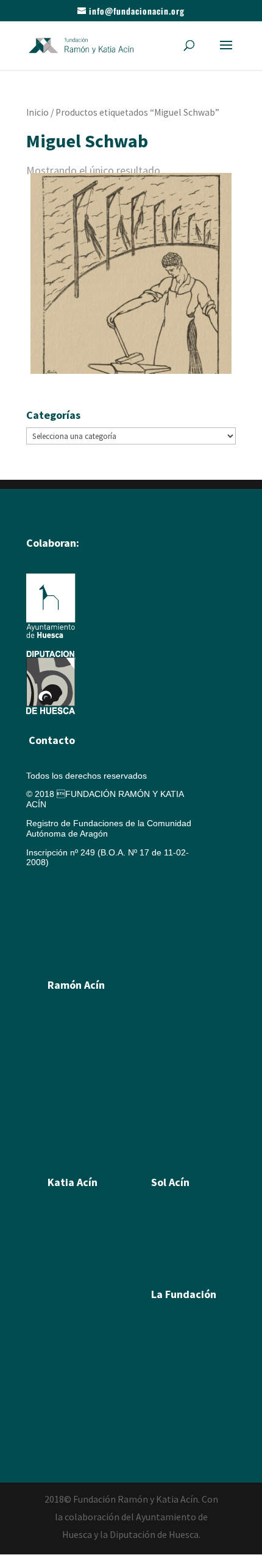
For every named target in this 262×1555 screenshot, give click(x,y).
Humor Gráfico (76, 1086)
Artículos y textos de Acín (96, 1103)
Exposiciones (73, 1300)
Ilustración (67, 1069)
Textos (60, 1317)
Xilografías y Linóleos (89, 1249)
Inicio (37, 112)
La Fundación (183, 1294)
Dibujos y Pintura (80, 1266)
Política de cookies (66, 900)
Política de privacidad (67, 937)
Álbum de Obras (79, 1154)
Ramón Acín (174, 1327)
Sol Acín (166, 1361)
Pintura (61, 1035)
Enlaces (166, 1395)
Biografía (65, 1018)
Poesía (164, 1232)
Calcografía (70, 1232)
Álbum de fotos (76, 1137)
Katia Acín (72, 1182)
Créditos (42, 919)
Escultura (65, 1052)
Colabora (168, 1412)
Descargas (172, 1429)
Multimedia (172, 1378)
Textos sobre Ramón (87, 1120)
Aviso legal (47, 881)
